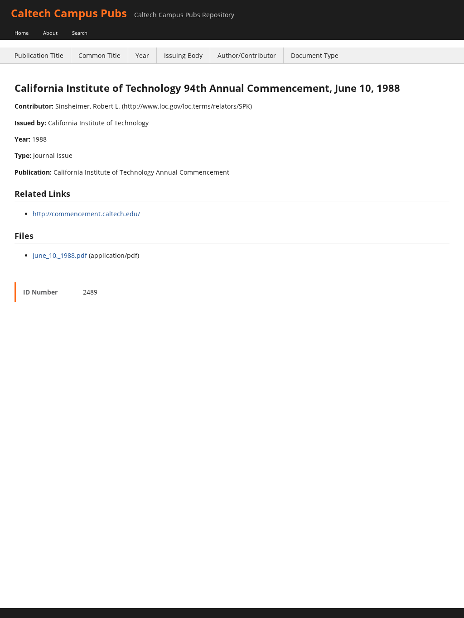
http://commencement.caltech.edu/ (86, 213)
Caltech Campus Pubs (69, 12)
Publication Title (38, 55)
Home (21, 32)
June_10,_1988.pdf (60, 255)
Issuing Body (183, 55)
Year (142, 55)
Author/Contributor (247, 55)
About (50, 32)
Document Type (314, 55)
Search (79, 32)
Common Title (99, 55)
